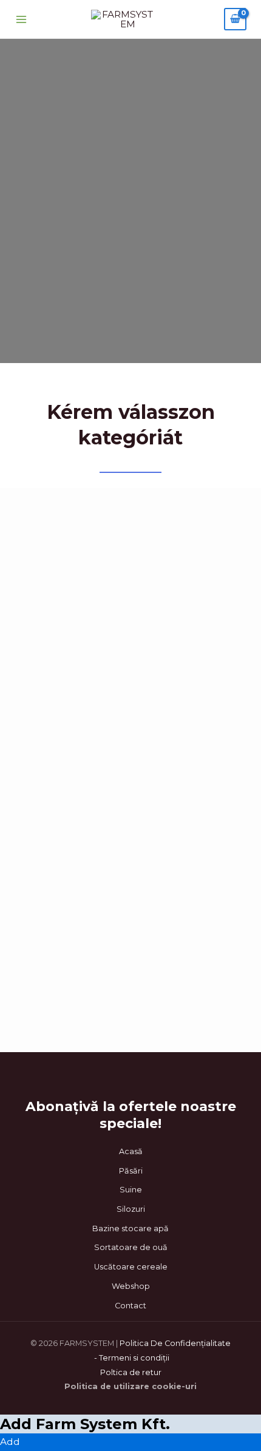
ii (167, 1357)
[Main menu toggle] (21, 19)
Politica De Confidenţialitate (175, 1343)
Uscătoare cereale (131, 1266)
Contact (130, 1305)
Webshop (131, 1286)
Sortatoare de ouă (131, 1247)
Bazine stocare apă (130, 1228)
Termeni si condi (131, 1357)
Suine (131, 1189)
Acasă (131, 1151)
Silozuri (131, 1209)
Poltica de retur (130, 1372)
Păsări (131, 1170)
